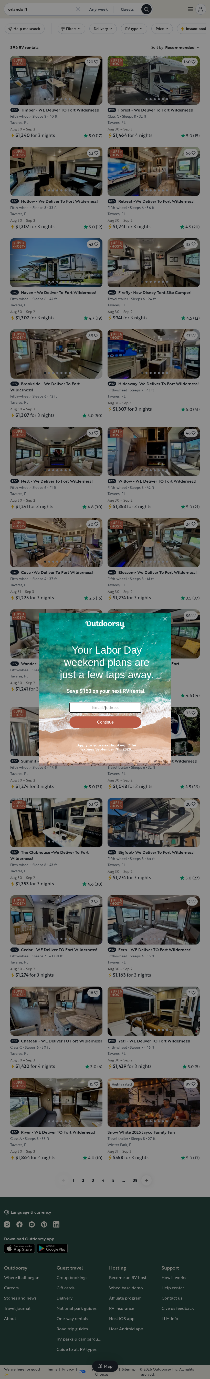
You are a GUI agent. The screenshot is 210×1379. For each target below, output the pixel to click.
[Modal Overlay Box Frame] (105, 689)
